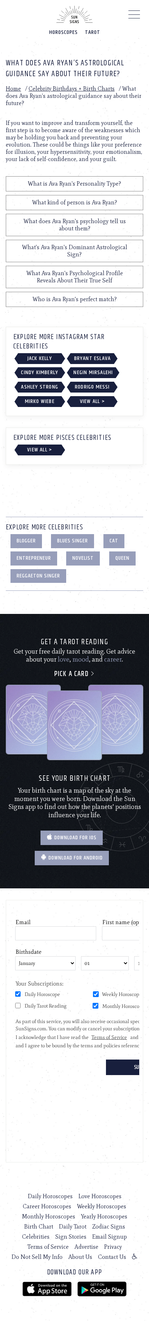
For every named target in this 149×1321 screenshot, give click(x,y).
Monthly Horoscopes (48, 1216)
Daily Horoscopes (50, 1196)
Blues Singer (72, 540)
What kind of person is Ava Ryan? (74, 202)
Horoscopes (63, 32)
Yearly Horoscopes (104, 1216)
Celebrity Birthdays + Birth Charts (72, 88)
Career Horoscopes (47, 1206)
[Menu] (134, 16)
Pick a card (72, 674)
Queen (122, 558)
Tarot (92, 32)
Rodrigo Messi (92, 386)
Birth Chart (38, 1226)
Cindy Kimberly (39, 372)
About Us (80, 1256)
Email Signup (109, 1236)
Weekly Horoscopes (101, 1206)
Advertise (86, 1246)
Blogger (26, 540)
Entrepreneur (34, 558)
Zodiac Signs (108, 1226)
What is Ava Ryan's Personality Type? (74, 183)
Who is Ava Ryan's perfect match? (75, 299)
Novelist (83, 558)
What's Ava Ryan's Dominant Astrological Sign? (74, 251)
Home (13, 88)
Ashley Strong (39, 386)
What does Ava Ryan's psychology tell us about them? (75, 225)
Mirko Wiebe (40, 401)
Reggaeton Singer (38, 575)
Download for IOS (75, 837)
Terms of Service (48, 1246)
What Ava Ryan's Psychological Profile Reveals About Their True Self (74, 277)
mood (80, 659)
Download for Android (75, 857)
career (113, 659)
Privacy (113, 1246)
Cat (114, 540)
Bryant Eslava (92, 358)
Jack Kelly (39, 358)
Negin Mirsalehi (93, 372)
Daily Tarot (72, 1226)
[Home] (74, 14)
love (63, 659)
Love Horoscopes (100, 1196)
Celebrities (36, 1236)
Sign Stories (70, 1236)
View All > (92, 401)
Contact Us (112, 1256)
